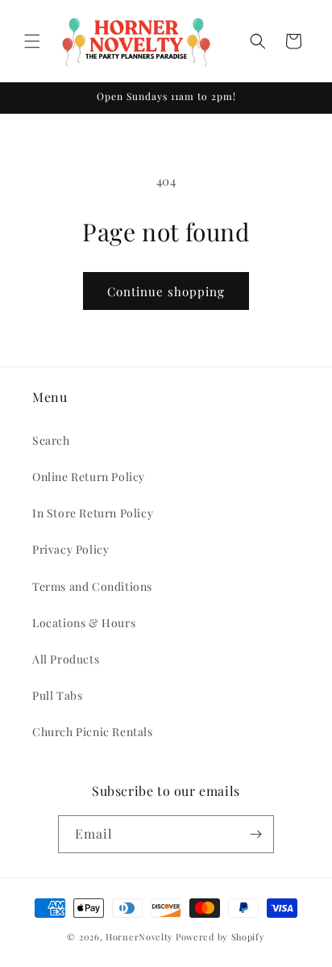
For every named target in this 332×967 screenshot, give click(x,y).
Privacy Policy (70, 549)
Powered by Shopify (220, 937)
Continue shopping (166, 291)
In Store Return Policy (92, 513)
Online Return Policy (88, 476)
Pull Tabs (57, 695)
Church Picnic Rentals (92, 731)
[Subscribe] (255, 834)
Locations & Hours (83, 622)
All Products (65, 659)
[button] (32, 41)
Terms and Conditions (92, 586)
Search (51, 440)
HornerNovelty (139, 937)
